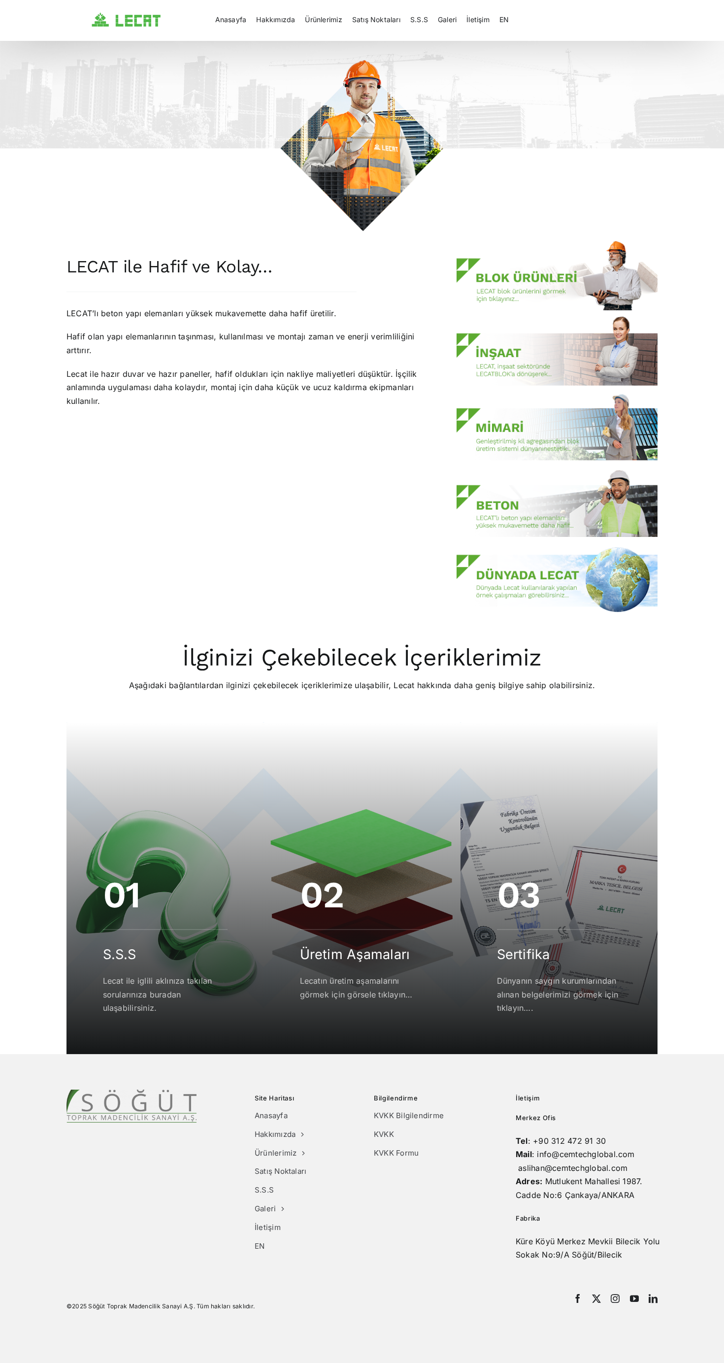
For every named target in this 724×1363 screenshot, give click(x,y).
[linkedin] (653, 1298)
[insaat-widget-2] (557, 320)
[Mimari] (557, 397)
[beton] (557, 474)
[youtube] (634, 1298)
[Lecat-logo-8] (126, 16)
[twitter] (596, 1298)
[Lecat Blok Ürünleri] (557, 245)
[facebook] (577, 1298)
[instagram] (615, 1298)
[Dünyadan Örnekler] (557, 551)
